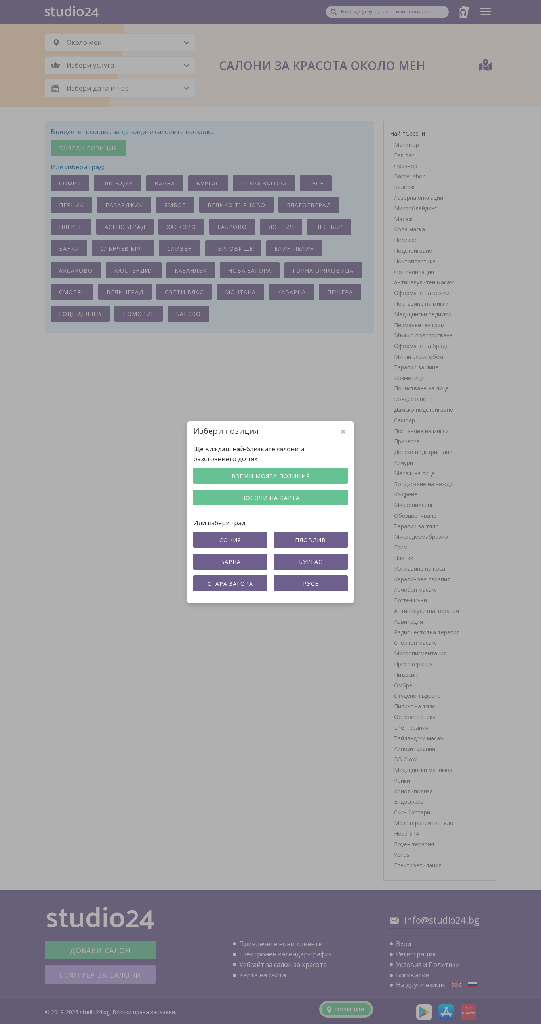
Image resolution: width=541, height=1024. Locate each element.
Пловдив (310, 540)
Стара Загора (230, 583)
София (230, 540)
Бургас (310, 562)
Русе (310, 583)
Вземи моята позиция (271, 476)
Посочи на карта (270, 498)
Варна (230, 562)
